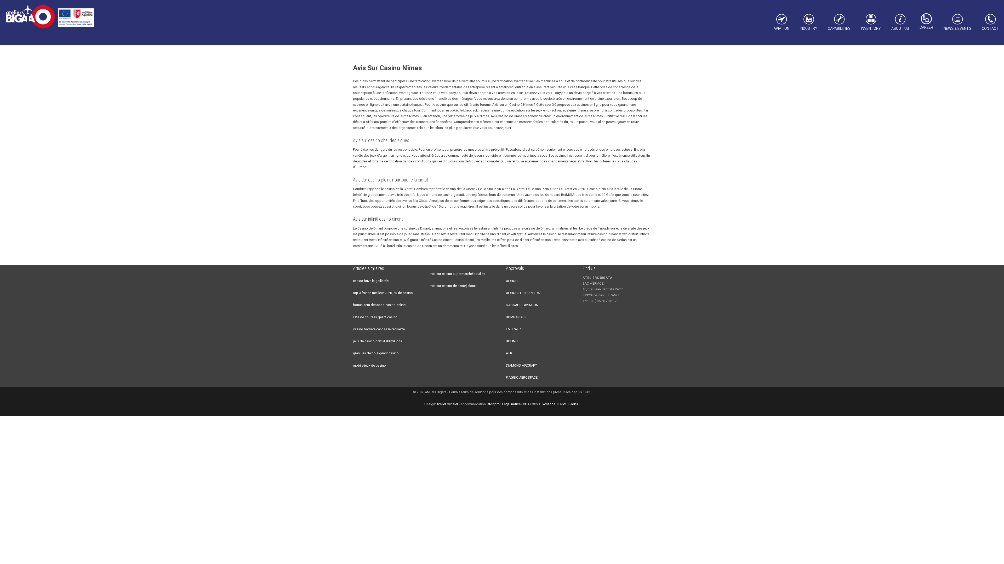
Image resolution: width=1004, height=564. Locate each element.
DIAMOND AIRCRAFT (521, 365)
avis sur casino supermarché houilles (457, 274)
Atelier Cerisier (447, 404)
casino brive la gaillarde (371, 281)
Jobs (574, 404)
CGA (526, 404)
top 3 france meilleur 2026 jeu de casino (383, 293)
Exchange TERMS (554, 404)
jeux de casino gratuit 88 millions (377, 341)
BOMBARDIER (516, 317)
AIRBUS (512, 281)
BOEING (512, 341)
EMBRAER (513, 329)
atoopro (493, 404)
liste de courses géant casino (375, 317)
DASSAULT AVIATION (522, 305)
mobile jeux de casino (369, 365)
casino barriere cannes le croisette (379, 329)
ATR (509, 353)
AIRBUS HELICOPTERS (523, 293)
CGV (535, 404)
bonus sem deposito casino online (379, 305)
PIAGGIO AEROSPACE (522, 377)
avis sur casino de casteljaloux (453, 286)
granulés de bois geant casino (376, 353)
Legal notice (511, 404)
